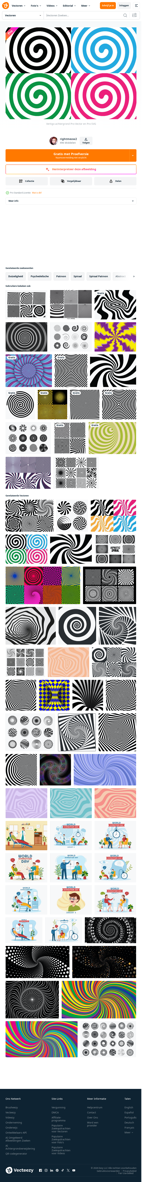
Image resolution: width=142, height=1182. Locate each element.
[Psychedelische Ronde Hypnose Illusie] (115, 335)
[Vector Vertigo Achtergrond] (32, 998)
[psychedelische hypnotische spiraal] (21, 693)
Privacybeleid (127, 1169)
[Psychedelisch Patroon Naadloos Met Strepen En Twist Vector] (28, 471)
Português (128, 1115)
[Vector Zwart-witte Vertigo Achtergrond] (26, 335)
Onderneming (14, 1120)
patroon (61, 274)
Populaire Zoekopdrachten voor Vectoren (61, 1126)
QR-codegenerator (16, 1151)
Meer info (13, 199)
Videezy (10, 1115)
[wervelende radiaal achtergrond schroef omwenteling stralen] (99, 998)
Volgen (86, 142)
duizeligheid (15, 274)
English (126, 1105)
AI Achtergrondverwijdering (20, 1145)
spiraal (78, 274)
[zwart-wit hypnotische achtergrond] (84, 403)
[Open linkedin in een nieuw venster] (51, 1168)
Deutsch (126, 1120)
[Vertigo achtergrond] (115, 303)
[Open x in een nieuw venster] (68, 1168)
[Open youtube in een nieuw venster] (73, 1168)
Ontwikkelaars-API (16, 1130)
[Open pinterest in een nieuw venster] (57, 1168)
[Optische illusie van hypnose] (29, 369)
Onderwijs (11, 1125)
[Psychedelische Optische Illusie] (26, 303)
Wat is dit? (37, 192)
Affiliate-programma (58, 1117)
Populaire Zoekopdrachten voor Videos (61, 1148)
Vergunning (58, 1105)
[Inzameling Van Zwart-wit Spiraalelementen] (71, 335)
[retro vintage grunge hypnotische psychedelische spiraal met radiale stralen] (52, 403)
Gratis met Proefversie (71, 155)
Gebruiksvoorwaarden (105, 1169)
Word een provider (92, 1122)
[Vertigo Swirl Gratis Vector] (28, 436)
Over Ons (92, 1115)
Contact (91, 1110)
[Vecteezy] (5, 5)
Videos (51, 5)
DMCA (55, 1110)
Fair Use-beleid (123, 1171)
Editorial (68, 5)
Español (126, 1110)
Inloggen (124, 5)
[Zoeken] (125, 15)
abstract (121, 274)
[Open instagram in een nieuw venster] (46, 1168)
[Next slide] (128, 274)
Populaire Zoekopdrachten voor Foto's (61, 1137)
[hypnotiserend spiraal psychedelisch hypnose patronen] (29, 514)
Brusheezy (12, 1105)
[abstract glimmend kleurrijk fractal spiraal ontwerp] (55, 768)
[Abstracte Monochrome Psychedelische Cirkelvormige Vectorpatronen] (71, 303)
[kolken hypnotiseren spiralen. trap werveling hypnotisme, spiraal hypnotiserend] (117, 624)
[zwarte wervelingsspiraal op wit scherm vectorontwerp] (20, 403)
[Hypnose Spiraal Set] (115, 547)
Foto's (34, 5)
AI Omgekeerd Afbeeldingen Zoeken (18, 1137)
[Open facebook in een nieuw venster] (40, 1168)
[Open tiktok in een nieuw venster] (62, 1168)
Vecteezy (11, 1110)
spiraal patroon (98, 274)
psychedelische (40, 274)
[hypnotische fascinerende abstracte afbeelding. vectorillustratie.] (71, 369)
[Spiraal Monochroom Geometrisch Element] (109, 583)
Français (127, 1125)
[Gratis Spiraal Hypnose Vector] (76, 471)
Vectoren (17, 5)
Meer (84, 5)
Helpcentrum (94, 1105)
